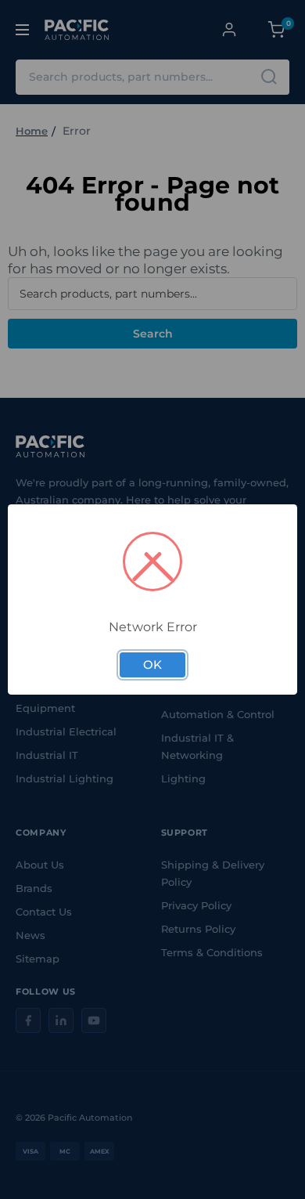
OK (152, 665)
